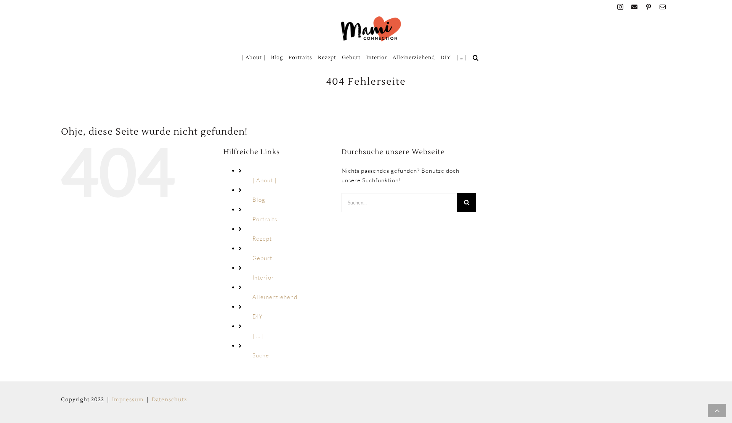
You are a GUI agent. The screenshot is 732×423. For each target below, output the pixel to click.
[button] (476, 57)
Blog (258, 199)
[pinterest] (648, 7)
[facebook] (634, 7)
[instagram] (620, 7)
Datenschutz (169, 399)
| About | (264, 180)
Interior (263, 277)
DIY (257, 316)
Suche (260, 355)
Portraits (264, 219)
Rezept (262, 238)
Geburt (262, 258)
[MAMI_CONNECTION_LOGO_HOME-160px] (370, 18)
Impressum (128, 399)
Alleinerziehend (274, 297)
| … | (258, 335)
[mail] (663, 7)
